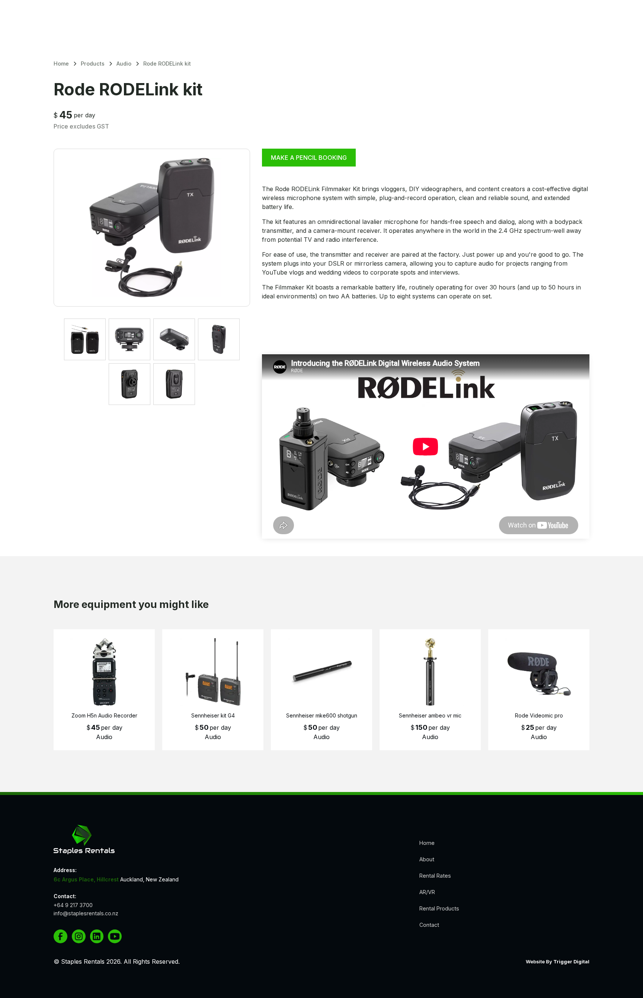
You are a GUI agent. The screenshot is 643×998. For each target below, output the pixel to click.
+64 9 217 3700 (73, 905)
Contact (429, 925)
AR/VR (427, 892)
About (426, 859)
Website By (557, 961)
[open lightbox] (152, 228)
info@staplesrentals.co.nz (86, 913)
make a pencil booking (309, 157)
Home (427, 843)
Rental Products (439, 908)
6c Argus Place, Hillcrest (86, 879)
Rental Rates (435, 875)
